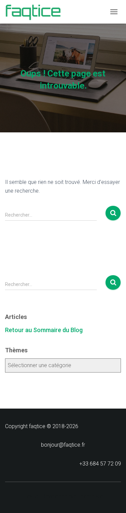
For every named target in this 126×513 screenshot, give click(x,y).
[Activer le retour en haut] (112, 499)
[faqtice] (35, 11)
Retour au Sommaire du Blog (44, 329)
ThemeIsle (90, 496)
